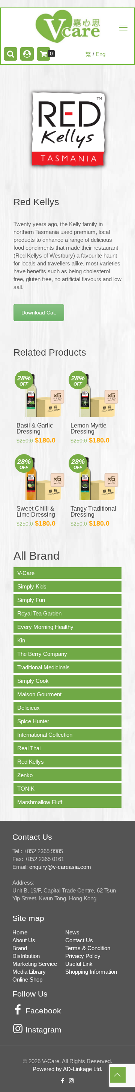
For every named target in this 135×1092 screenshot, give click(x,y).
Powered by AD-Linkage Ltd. (67, 1069)
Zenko (25, 775)
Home (19, 932)
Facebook (43, 1010)
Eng (100, 54)
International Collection (44, 734)
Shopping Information (91, 971)
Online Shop (27, 979)
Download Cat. (38, 313)
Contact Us (79, 940)
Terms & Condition (87, 948)
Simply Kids (31, 586)
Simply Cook (33, 681)
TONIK (25, 788)
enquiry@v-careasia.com (60, 867)
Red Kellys (30, 761)
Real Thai (28, 748)
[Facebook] (63, 1080)
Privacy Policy (82, 956)
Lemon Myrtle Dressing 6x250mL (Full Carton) (89, 434)
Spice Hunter (33, 721)
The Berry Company (42, 654)
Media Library (29, 971)
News (72, 932)
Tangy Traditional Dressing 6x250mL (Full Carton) (93, 517)
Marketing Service (34, 964)
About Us (23, 940)
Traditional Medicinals (43, 667)
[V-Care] (67, 26)
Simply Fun (31, 600)
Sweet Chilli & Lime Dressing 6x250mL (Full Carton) (35, 517)
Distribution (26, 956)
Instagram (44, 1029)
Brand (19, 948)
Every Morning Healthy (45, 627)
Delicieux (28, 708)
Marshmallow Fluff (39, 802)
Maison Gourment (39, 694)
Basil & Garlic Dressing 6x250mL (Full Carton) (35, 434)
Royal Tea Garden (39, 613)
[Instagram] (72, 1080)
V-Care (25, 573)
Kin (21, 640)
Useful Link (79, 964)
